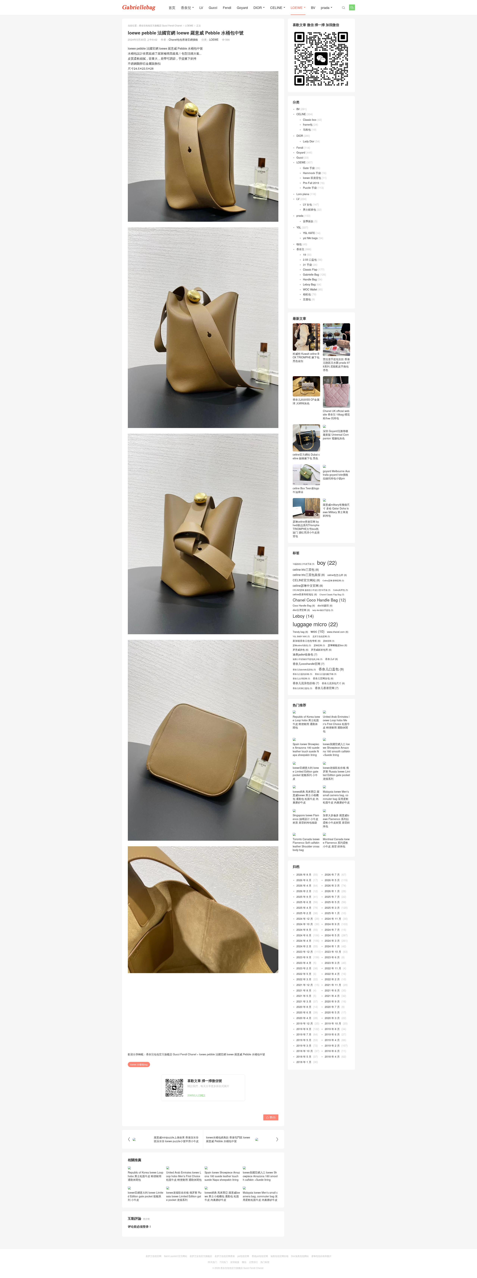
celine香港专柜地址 (305, 594)
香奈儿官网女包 (323, 678)
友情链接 (234, 1261)
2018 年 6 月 (332, 1051)
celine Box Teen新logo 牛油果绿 (306, 490)
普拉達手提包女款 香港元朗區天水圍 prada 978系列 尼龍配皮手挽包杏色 (336, 364)
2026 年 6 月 (303, 880)
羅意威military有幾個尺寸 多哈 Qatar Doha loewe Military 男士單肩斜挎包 (336, 510)
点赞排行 (253, 1261)
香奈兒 (186, 7)
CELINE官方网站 (306, 580)
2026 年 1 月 (332, 891)
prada (325, 7)
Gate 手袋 (309, 168)
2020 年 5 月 (332, 1012)
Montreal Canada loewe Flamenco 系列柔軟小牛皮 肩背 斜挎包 (336, 842)
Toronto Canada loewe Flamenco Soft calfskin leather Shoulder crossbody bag (306, 844)
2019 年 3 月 (303, 1045)
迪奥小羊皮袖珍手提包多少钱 (308, 659)
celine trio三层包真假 (309, 575)
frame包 (307, 124)
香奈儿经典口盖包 (302, 688)
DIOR (257, 7)
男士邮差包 (309, 209)
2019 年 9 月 (303, 1029)
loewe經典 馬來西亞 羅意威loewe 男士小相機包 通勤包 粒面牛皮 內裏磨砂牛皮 (222, 1196)
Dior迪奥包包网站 (300, 1256)
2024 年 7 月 (332, 929)
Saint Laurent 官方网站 (175, 1256)
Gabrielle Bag (311, 274)
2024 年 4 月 (303, 940)
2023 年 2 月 (303, 968)
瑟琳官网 (319, 645)
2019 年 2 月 (332, 1045)
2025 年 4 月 (303, 907)
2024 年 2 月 (303, 946)
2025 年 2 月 (303, 913)
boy (327, 562)
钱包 (299, 244)
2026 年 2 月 (303, 891)
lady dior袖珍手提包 (322, 610)
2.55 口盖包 (310, 259)
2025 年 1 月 (332, 913)
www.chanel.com (337, 632)
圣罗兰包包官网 (321, 636)
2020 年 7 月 (332, 1007)
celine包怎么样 (337, 575)
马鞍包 (307, 129)
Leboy (303, 616)
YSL (298, 227)
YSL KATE (309, 233)
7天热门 (224, 1261)
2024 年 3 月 (332, 940)
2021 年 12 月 (304, 985)
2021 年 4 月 (332, 996)
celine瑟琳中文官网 (308, 585)
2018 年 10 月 (304, 1051)
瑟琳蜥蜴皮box (337, 645)
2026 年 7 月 (332, 874)
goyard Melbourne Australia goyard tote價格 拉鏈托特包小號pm (336, 474)
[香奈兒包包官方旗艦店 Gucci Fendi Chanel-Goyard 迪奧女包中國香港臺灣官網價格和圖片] (139, 7)
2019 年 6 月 (332, 1034)
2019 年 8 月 (332, 1029)
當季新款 (308, 221)
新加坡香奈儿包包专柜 (306, 640)
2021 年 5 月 (303, 996)
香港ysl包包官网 (260, 1256)
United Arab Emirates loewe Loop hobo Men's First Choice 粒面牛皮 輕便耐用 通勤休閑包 (184, 1175)
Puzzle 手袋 (310, 187)
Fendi (227, 7)
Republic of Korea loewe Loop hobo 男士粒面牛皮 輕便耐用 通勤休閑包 (145, 1175)
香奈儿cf (331, 659)
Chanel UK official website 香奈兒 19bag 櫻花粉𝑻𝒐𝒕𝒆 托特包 (336, 414)
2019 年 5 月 (303, 1040)
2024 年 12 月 (304, 918)
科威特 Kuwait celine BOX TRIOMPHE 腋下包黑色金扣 (306, 357)
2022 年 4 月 (332, 974)
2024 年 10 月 (304, 924)
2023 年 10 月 (333, 951)
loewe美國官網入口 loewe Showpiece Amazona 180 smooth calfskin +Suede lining (260, 1175)
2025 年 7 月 (332, 896)
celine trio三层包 (306, 569)
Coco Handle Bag (304, 605)
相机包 (307, 294)
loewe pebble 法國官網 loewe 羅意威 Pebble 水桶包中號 (232, 1054)
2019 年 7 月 (303, 1034)
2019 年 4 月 (332, 1040)
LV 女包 (307, 204)
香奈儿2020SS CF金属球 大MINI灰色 (306, 401)
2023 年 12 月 (304, 951)
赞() (271, 1117)
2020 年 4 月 (303, 1018)
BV (313, 7)
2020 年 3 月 (332, 1018)
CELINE (276, 7)
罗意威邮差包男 (321, 649)
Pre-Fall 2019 (311, 183)
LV (201, 7)
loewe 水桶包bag (139, 1064)
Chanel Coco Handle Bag (319, 600)
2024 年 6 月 (303, 935)
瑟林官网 (328, 641)
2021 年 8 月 (303, 990)
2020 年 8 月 (303, 1007)
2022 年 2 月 (332, 979)
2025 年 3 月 (332, 907)
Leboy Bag (309, 284)
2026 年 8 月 (303, 874)
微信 (244, 1261)
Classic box (309, 119)
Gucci (213, 7)
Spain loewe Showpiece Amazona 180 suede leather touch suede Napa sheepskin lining (222, 1175)
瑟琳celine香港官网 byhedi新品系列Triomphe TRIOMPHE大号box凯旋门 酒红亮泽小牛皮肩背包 (306, 529)
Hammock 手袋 (312, 173)
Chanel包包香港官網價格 (183, 39)
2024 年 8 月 (303, 929)
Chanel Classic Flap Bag (332, 594)
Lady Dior (308, 141)
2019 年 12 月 (304, 1023)
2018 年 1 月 (303, 1062)
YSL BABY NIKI (301, 636)
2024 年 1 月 (332, 946)
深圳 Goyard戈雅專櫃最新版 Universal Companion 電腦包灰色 (336, 434)
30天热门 (212, 1261)
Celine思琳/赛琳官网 (333, 580)
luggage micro (315, 624)
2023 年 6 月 (332, 957)
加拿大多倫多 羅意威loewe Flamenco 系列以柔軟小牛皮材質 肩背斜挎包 (336, 820)
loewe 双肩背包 (312, 178)
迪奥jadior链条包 (305, 654)
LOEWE (297, 7)
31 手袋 (307, 264)
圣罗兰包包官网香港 (225, 1256)
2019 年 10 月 (333, 1023)
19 (304, 254)
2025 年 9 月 (303, 896)
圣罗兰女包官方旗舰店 (201, 1256)
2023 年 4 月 (303, 963)
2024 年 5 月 (332, 935)
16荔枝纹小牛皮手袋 (304, 564)
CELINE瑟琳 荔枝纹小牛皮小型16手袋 (312, 590)
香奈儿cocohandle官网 (308, 664)
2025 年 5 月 (332, 902)
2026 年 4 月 (303, 885)
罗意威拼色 (300, 649)
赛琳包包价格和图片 (321, 1256)
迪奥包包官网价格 (279, 1256)
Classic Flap (310, 269)
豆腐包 (307, 299)
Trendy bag (300, 632)
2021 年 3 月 (303, 1001)
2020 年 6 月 (303, 1012)
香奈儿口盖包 (331, 669)
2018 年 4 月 (332, 1056)
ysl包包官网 (243, 1256)
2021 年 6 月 (332, 990)
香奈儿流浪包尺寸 (333, 683)
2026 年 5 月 (332, 880)
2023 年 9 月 (303, 957)
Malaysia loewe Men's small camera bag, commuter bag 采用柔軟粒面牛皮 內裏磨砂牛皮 (260, 1196)
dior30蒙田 (325, 605)
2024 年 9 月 (332, 924)
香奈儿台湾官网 (301, 678)
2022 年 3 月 (303, 979)
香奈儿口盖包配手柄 (326, 674)
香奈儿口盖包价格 (302, 674)
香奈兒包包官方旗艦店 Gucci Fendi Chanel (160, 25)
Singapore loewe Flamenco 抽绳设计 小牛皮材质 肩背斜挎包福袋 (306, 818)
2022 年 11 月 (333, 968)
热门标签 (264, 1261)
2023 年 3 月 (332, 963)
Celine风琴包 (340, 590)
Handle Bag (310, 279)
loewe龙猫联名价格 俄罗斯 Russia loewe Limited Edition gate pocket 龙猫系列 (183, 1196)
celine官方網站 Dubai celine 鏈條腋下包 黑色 (306, 456)
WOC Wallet (310, 289)
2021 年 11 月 (333, 985)
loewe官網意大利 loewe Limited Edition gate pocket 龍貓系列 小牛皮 (145, 1196)
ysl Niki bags (310, 238)
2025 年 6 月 (303, 902)
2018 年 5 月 (303, 1056)
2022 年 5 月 (303, 974)
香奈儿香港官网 (327, 688)
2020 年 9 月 (332, 1001)
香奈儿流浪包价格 (306, 683)
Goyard (242, 7)
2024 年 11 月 (333, 918)
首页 (172, 7)
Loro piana (302, 194)
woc (317, 631)
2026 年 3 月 (332, 885)
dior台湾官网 (301, 610)
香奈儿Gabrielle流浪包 (304, 669)
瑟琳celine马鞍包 (302, 645)
